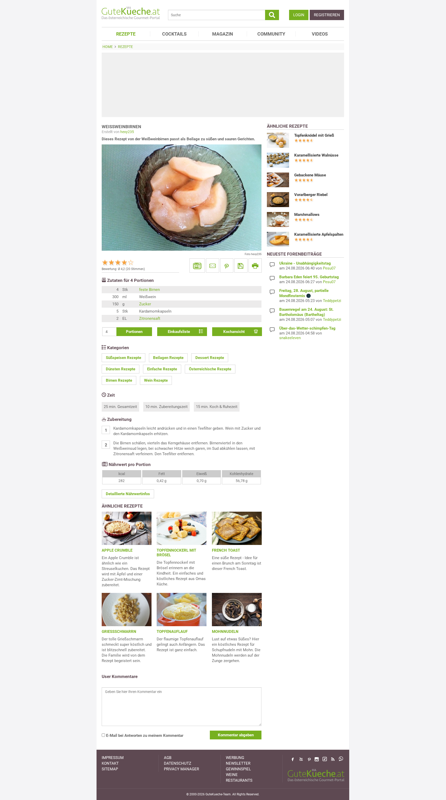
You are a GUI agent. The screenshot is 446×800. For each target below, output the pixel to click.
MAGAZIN (222, 34)
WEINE (232, 774)
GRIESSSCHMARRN (119, 631)
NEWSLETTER (238, 763)
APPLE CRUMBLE (117, 550)
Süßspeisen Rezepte (123, 357)
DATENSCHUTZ (177, 763)
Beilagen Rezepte (168, 357)
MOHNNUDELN (225, 631)
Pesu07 (329, 268)
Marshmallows (307, 214)
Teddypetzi (332, 300)
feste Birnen (149, 289)
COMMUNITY (271, 34)
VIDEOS (320, 34)
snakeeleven (290, 338)
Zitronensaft (149, 318)
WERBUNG (235, 757)
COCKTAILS (174, 34)
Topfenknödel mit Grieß (314, 135)
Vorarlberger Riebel (311, 194)
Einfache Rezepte (162, 369)
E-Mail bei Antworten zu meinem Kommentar (144, 735)
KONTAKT (110, 763)
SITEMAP (110, 769)
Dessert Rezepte (209, 357)
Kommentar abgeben (236, 735)
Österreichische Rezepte (210, 369)
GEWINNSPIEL (238, 769)
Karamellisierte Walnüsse (316, 155)
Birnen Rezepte (119, 380)
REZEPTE (126, 34)
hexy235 (127, 132)
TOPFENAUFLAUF (172, 631)
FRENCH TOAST (226, 550)
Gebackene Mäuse (310, 175)
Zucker (145, 304)
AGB (167, 757)
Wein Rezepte (156, 380)
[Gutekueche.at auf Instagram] (317, 759)
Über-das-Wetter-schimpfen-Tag (307, 328)
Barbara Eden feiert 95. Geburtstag (309, 277)
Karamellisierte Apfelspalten (318, 234)
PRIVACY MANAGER (181, 769)
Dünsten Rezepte (120, 369)
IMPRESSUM (113, 757)
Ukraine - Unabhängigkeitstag (305, 263)
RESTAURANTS (239, 780)
